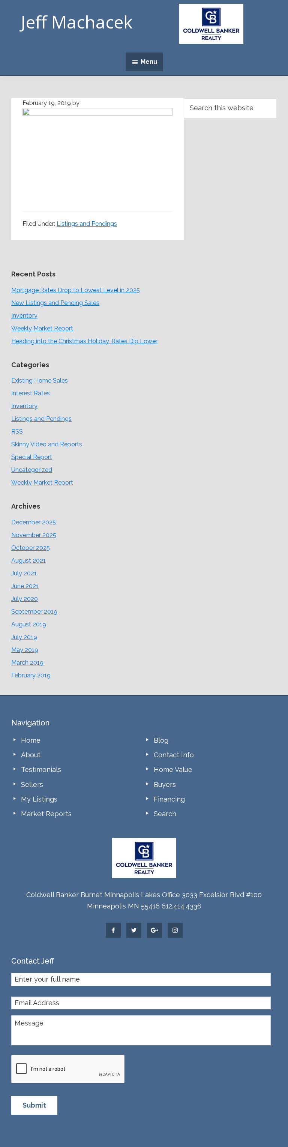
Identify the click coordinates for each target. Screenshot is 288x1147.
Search (165, 814)
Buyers (165, 784)
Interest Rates (30, 393)
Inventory (24, 315)
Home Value (173, 769)
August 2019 (28, 624)
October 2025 (30, 547)
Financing (169, 799)
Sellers (32, 784)
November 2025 (33, 535)
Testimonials (41, 769)
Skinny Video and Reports (46, 444)
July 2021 (24, 573)
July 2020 (24, 598)
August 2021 (28, 560)
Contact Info (174, 755)
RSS (17, 431)
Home (30, 740)
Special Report (31, 457)
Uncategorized (31, 469)
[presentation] (68, 1069)
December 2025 (33, 522)
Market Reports (46, 814)
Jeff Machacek (76, 21)
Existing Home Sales (39, 380)
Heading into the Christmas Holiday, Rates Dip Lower (84, 341)
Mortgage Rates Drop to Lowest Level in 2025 (75, 290)
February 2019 (31, 675)
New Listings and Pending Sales (55, 302)
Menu (149, 61)
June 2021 (25, 586)
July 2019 (24, 637)
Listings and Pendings (87, 223)
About (30, 755)
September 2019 (34, 611)
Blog (161, 740)
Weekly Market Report (42, 328)
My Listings (39, 799)
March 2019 (27, 662)
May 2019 (24, 649)
